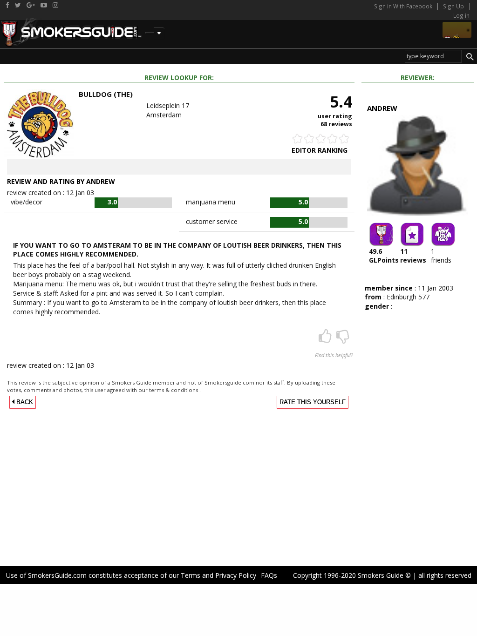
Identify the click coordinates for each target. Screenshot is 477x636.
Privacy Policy (235, 575)
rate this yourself (312, 402)
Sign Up (453, 6)
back (23, 402)
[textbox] (433, 56)
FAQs (269, 575)
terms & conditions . (175, 389)
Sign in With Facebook (404, 6)
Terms (190, 575)
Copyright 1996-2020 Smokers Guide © (352, 575)
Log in (461, 15)
